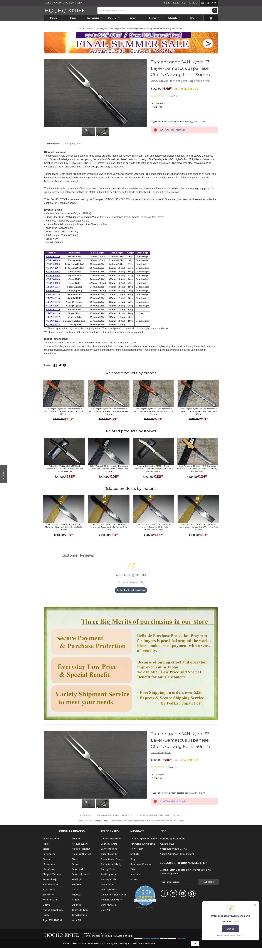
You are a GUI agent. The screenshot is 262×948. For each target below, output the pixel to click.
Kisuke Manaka (81, 848)
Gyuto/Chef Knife (111, 838)
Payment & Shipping (142, 843)
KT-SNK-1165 (53, 305)
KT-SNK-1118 (53, 313)
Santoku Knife (109, 848)
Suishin (76, 904)
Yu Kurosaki (50, 889)
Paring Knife (108, 869)
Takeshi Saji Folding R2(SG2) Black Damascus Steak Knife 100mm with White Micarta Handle (153, 469)
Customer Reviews (140, 864)
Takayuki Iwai (80, 909)
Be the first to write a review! (131, 590)
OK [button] (195, 943)
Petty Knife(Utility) (111, 864)
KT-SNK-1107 (53, 268)
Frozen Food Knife (111, 899)
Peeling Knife (109, 874)
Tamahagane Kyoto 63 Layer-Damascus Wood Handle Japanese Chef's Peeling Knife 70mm (153, 411)
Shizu (75, 859)
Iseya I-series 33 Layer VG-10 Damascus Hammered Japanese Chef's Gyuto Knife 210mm (63, 527)
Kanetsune (49, 853)
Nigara (76, 899)
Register (176, 3)
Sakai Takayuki (51, 838)
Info (192, 18)
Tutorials (172, 18)
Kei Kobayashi (80, 843)
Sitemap (135, 874)
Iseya (46, 843)
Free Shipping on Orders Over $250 (62, 3)
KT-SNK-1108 (53, 264)
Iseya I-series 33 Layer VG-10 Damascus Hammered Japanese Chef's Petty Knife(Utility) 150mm (153, 527)
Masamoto (49, 864)
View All (76, 920)
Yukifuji (76, 879)
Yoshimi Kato (50, 884)
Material (112, 18)
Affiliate (134, 853)
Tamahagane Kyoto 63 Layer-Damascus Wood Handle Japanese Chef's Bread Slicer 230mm (198, 411)
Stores (152, 18)
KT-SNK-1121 (53, 321)
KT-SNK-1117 (53, 317)
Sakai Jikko (78, 869)
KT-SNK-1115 (53, 294)
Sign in (167, 3)
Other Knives (159, 81)
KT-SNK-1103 (53, 283)
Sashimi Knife (109, 843)
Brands (53, 18)
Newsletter (193, 3)
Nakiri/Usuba (109, 889)
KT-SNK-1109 (53, 260)
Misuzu (76, 894)
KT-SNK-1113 (53, 287)
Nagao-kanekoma (53, 909)
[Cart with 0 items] (211, 18)
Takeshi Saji (50, 879)
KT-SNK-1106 (53, 271)
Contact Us (104, 933)
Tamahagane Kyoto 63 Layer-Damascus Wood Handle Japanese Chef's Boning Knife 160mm (63, 411)
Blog (183, 3)
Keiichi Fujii (50, 899)
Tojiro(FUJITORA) (52, 920)
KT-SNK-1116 (53, 302)
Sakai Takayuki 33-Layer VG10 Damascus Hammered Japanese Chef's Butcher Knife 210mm (109, 469)
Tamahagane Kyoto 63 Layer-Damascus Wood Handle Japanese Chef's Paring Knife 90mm (108, 411)
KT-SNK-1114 (53, 298)
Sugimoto (77, 884)
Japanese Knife (199, 81)
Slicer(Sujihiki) (109, 853)
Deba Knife (107, 884)
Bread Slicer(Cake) (111, 859)
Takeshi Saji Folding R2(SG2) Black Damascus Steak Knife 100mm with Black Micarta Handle (65, 469)
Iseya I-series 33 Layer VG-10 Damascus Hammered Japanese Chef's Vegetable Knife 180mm (198, 527)
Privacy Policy (90, 933)
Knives (73, 18)
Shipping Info (72, 143)
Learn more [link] (150, 943)
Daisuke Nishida (81, 853)
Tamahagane (179, 81)
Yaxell (46, 848)
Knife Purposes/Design (143, 838)
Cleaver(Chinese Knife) (114, 894)
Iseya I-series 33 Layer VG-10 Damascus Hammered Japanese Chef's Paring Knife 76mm (108, 527)
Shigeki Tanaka (52, 874)
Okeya (46, 904)
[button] (3, 474)
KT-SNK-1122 (53, 324)
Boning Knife (108, 879)
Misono (76, 838)
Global (75, 889)
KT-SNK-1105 (53, 275)
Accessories (93, 18)
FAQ (132, 869)
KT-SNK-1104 (53, 279)
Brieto (46, 914)
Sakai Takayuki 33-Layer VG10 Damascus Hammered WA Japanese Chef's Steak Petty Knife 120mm (197, 469)
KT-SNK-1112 (53, 290)
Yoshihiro (48, 894)
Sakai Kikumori (81, 874)
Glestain (47, 859)
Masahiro (48, 869)
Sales (133, 18)
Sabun (75, 864)
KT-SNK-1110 (53, 256)
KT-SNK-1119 (53, 309)
